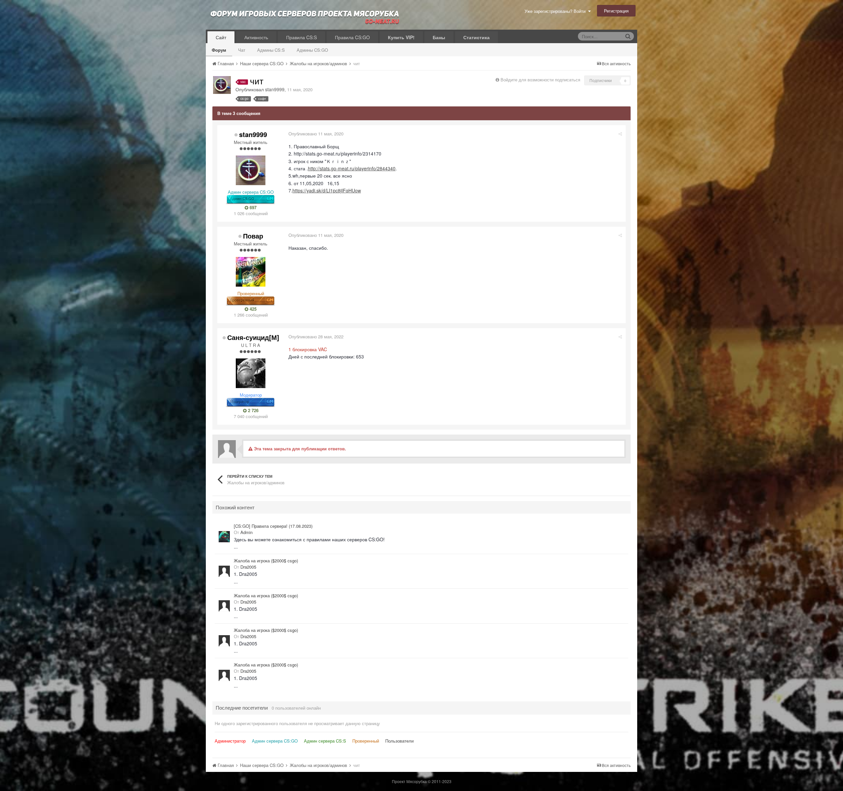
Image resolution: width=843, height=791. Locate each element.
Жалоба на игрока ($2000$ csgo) (266, 561)
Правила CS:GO (352, 37)
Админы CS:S (271, 50)
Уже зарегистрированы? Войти (556, 11)
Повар (253, 235)
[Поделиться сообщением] (620, 133)
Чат (241, 50)
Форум (219, 50)
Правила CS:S (301, 37)
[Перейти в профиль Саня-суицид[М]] (250, 373)
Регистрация (616, 11)
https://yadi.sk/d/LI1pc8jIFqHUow (326, 190)
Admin (246, 532)
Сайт (221, 37)
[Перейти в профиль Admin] (224, 536)
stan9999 (275, 89)
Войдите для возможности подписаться (540, 79)
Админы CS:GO (312, 50)
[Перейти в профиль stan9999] (222, 85)
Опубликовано (315, 133)
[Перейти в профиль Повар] (250, 272)
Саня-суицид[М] (253, 337)
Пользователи (399, 741)
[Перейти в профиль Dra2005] (224, 571)
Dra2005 (248, 567)
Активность (256, 37)
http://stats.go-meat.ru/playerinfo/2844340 (351, 168)
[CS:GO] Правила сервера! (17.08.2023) (273, 526)
